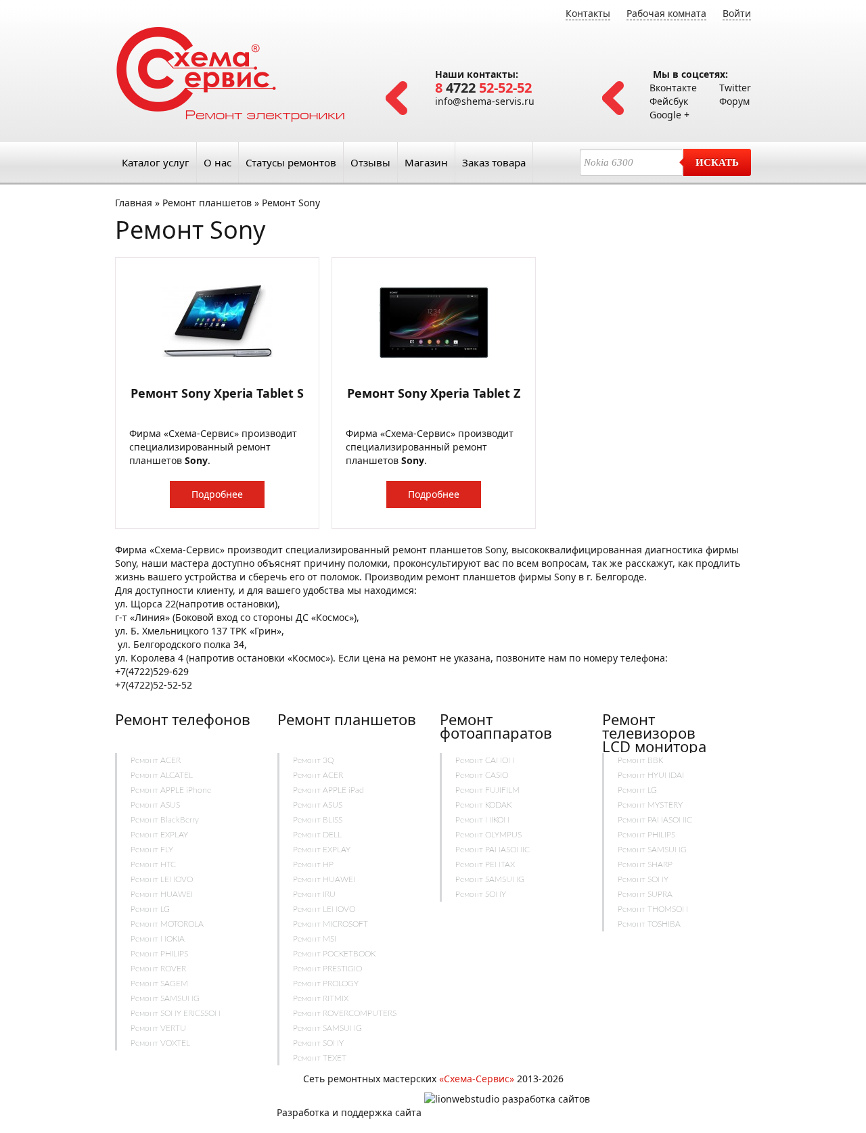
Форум (734, 101)
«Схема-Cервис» (476, 1078)
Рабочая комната (666, 13)
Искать (717, 162)
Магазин (426, 162)
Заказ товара (494, 162)
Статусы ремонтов (291, 162)
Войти (737, 13)
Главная (133, 202)
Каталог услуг (155, 162)
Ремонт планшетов (207, 202)
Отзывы (370, 162)
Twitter (735, 87)
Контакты (588, 13)
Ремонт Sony (291, 202)
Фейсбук (669, 101)
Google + (669, 114)
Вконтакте (673, 87)
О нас (217, 162)
